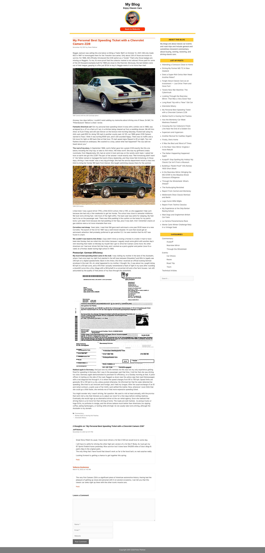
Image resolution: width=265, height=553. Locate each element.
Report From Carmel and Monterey (176, 191)
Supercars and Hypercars (172, 132)
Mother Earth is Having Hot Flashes (86, 415)
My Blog (132, 4)
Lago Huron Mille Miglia (172, 201)
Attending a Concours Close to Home (177, 65)
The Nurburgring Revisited (173, 187)
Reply (78, 459)
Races (169, 259)
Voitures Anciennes (81, 467)
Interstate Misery (80, 417)
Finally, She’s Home (170, 140)
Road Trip (171, 263)
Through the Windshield (177, 249)
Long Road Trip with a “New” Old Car (177, 102)
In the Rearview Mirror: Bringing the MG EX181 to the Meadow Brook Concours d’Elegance (176, 174)
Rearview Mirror (173, 245)
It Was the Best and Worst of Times (176, 143)
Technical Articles (169, 271)
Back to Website (132, 29)
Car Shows (171, 256)
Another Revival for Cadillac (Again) (177, 136)
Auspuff (170, 242)
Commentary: (79, 413)
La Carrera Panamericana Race (175, 221)
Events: (165, 253)
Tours (169, 267)
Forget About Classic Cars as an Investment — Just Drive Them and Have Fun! (176, 83)
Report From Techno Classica (174, 205)
